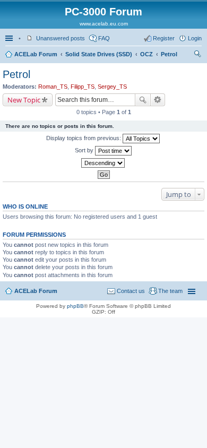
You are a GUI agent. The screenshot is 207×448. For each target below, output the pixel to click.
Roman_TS (52, 86)
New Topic (23, 100)
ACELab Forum (35, 54)
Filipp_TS (82, 86)
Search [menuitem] (197, 55)
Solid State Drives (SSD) (98, 54)
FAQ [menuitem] (104, 38)
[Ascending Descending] (103, 163)
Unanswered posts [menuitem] (60, 38)
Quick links (10, 38)
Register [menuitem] (164, 38)
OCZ (146, 54)
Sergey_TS (112, 86)
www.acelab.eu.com (104, 24)
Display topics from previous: (84, 138)
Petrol (169, 54)
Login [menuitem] (195, 38)
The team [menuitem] (170, 291)
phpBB (75, 306)
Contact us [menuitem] (131, 291)
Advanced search (158, 99)
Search (143, 99)
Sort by (85, 150)
